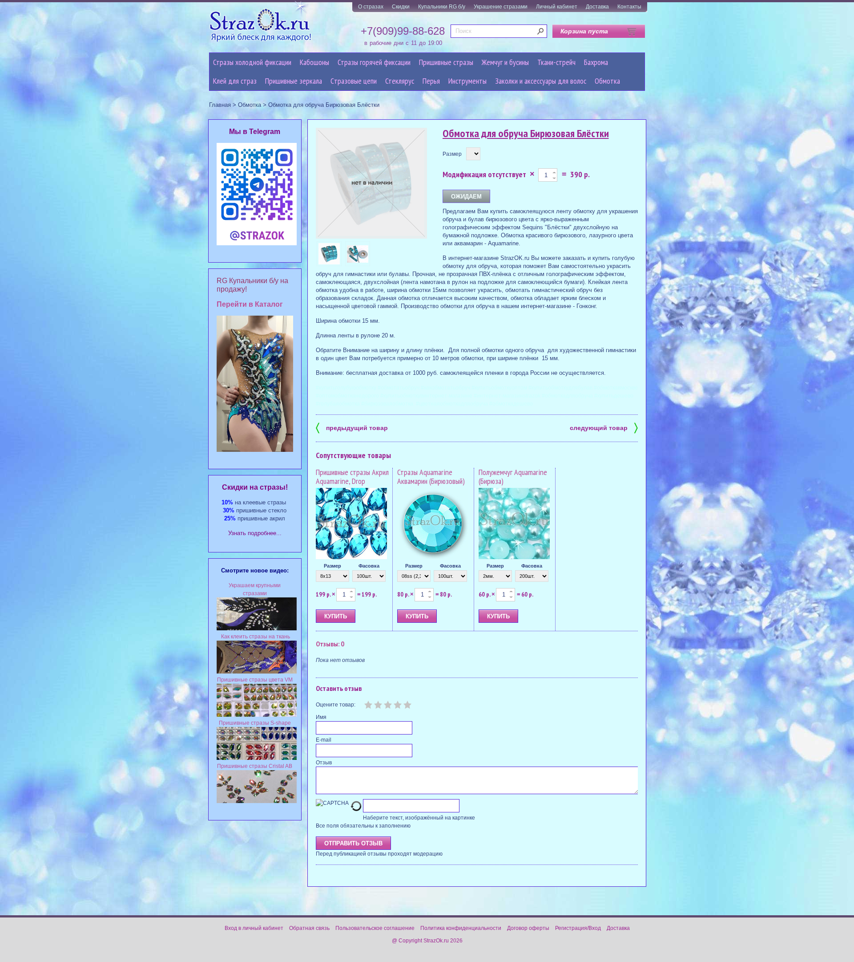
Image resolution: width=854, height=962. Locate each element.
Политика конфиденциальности (460, 928)
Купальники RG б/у (441, 7)
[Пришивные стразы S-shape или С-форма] (257, 758)
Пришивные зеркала (293, 81)
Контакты (629, 7)
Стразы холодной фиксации (252, 62)
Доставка (597, 7)
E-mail (323, 740)
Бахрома (596, 62)
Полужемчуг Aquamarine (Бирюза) (513, 476)
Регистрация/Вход (578, 928)
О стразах (370, 7)
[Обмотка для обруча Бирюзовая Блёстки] (329, 253)
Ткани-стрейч (556, 62)
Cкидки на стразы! (255, 487)
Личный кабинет (556, 7)
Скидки (401, 7)
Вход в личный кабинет (254, 928)
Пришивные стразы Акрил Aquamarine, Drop (352, 476)
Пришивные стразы (446, 62)
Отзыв (324, 762)
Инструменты (467, 81)
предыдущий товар (352, 427)
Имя (321, 717)
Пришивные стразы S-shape (255, 723)
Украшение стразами (501, 7)
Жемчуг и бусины (505, 62)
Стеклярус (399, 81)
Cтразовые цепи (353, 81)
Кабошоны (314, 62)
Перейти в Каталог (250, 304)
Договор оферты (528, 928)
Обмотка (607, 81)
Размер (452, 154)
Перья (431, 81)
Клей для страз (235, 81)
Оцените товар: (335, 705)
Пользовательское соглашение (375, 928)
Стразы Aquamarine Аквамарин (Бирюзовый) (431, 476)
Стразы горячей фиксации (374, 62)
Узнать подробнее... (255, 533)
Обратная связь (309, 928)
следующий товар (604, 427)
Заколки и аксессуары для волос (540, 81)
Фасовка (369, 565)
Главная (220, 104)
